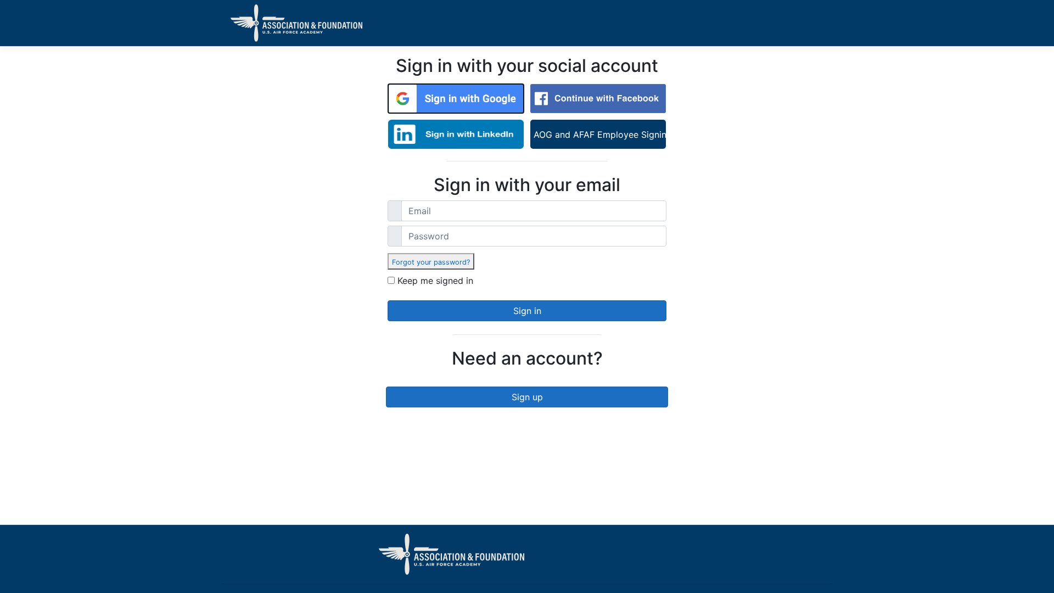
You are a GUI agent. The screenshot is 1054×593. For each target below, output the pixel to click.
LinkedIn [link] (456, 134)
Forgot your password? (431, 262)
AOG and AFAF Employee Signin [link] (600, 134)
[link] (431, 261)
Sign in (527, 310)
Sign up (527, 396)
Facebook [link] (598, 98)
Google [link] (456, 98)
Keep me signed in (435, 280)
